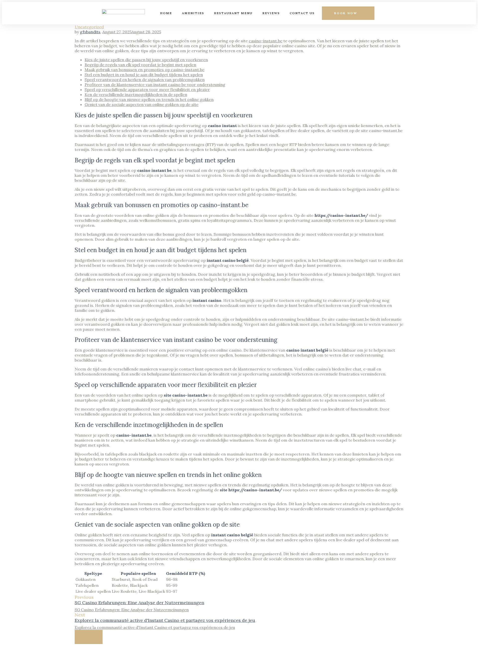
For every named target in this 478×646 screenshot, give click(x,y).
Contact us (302, 13)
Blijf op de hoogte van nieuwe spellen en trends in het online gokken (149, 99)
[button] (348, 13)
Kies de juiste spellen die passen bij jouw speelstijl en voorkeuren (146, 59)
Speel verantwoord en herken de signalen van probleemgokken (145, 79)
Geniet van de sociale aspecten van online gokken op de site (141, 104)
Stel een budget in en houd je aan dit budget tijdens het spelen (144, 74)
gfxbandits (90, 31)
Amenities (193, 13)
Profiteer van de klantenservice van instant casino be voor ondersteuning (155, 84)
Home (166, 13)
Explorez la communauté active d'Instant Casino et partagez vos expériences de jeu (165, 620)
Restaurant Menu (233, 13)
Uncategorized (89, 26)
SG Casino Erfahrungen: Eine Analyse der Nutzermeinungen (139, 602)
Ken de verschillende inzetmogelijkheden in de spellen (136, 94)
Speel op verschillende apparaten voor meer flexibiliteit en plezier (147, 89)
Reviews (271, 13)
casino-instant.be (265, 40)
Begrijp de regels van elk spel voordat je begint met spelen (140, 64)
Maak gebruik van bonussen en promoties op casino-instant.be (144, 69)
